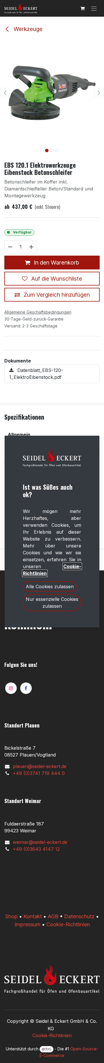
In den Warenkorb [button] (55, 262)
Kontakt (32, 916)
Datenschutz (79, 916)
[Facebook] (26, 688)
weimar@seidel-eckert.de (40, 842)
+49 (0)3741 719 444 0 (39, 773)
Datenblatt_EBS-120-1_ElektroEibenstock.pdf (36, 373)
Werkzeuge (27, 29)
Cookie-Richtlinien (68, 924)
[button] (5, 92)
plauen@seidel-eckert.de (39, 766)
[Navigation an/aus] (94, 8)
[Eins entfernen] (10, 247)
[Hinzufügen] (31, 247)
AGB (53, 916)
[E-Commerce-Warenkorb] (82, 8)
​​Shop (11, 916)
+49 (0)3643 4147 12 (36, 849)
